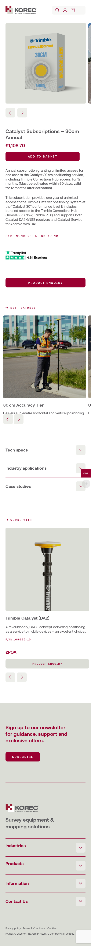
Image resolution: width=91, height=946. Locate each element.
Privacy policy (13, 928)
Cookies (52, 928)
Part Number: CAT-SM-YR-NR (32, 236)
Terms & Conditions (34, 928)
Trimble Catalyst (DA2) (28, 618)
